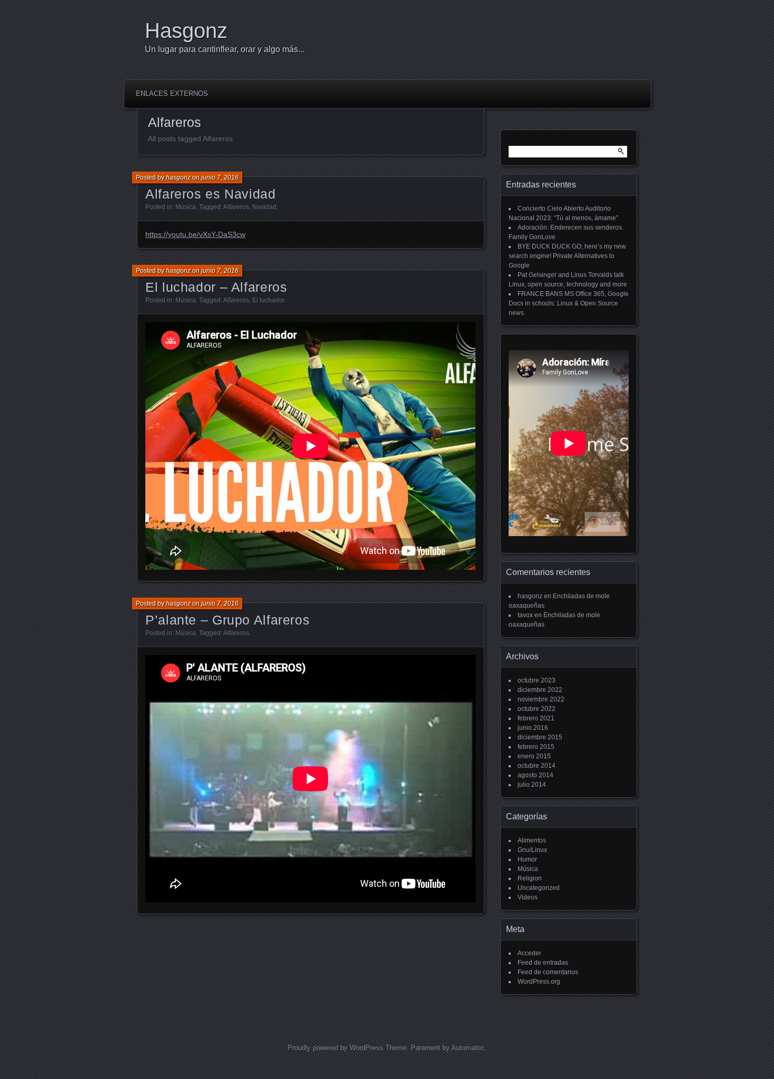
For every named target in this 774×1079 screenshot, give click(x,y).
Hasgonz (186, 30)
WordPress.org (539, 981)
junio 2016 (533, 727)
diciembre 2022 (540, 690)
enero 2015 (534, 756)
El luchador (268, 300)
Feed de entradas (543, 962)
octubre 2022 (536, 708)
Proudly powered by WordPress (335, 1048)
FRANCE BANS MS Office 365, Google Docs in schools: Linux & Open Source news (569, 303)
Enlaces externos (172, 93)
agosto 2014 (535, 775)
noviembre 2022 (541, 699)
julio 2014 (532, 784)
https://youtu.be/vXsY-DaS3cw (195, 234)
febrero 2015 (536, 746)
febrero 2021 (536, 718)
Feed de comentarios (548, 972)
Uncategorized (539, 888)
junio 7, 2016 (220, 177)
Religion (530, 878)
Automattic (467, 1048)
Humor (527, 859)
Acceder (529, 953)
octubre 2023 (536, 680)
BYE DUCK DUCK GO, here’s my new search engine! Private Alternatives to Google (567, 256)
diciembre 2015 (540, 737)
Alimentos (532, 840)
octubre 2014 (536, 765)
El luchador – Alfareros (216, 287)
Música (185, 207)
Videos (528, 897)
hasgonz (178, 177)
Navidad (264, 207)
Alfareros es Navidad (210, 193)
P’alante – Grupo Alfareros (227, 619)
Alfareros (236, 207)
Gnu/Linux (532, 850)
